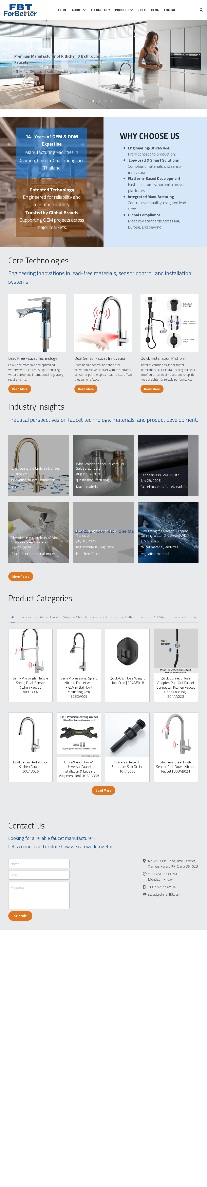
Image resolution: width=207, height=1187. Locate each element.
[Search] (201, 10)
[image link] (37, 323)
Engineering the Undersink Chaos (35, 468)
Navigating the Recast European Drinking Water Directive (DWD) (165, 533)
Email (14, 875)
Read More (20, 388)
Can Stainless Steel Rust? (160, 475)
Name (14, 863)
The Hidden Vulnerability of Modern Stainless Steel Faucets (37, 540)
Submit (20, 916)
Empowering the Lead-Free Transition (96, 533)
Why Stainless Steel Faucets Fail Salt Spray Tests (100, 466)
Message (17, 887)
